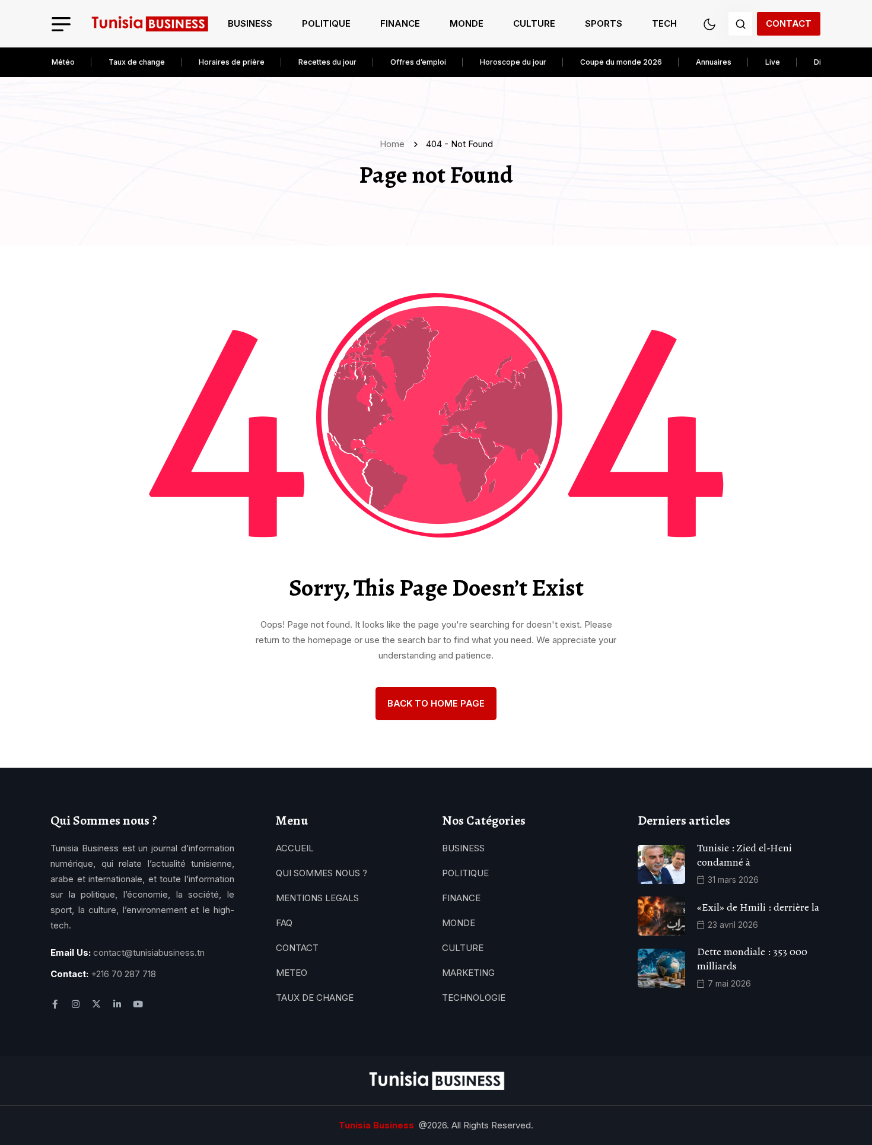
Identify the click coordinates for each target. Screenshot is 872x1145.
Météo (63, 62)
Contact (788, 23)
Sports (603, 23)
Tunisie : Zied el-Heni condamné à (744, 855)
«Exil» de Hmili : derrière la (758, 907)
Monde (466, 23)
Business (250, 23)
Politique (326, 23)
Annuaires (713, 62)
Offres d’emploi (418, 62)
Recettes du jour (327, 62)
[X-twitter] (96, 1004)
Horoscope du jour (513, 62)
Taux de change (137, 62)
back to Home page (436, 703)
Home (394, 144)
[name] (149, 24)
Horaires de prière (232, 62)
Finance (400, 23)
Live (772, 62)
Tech (664, 23)
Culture (534, 23)
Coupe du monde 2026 (621, 62)
